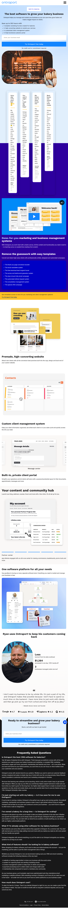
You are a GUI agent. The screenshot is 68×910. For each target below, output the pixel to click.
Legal (31, 858)
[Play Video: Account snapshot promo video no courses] (34, 216)
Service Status (45, 858)
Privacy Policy (37, 858)
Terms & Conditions (24, 858)
